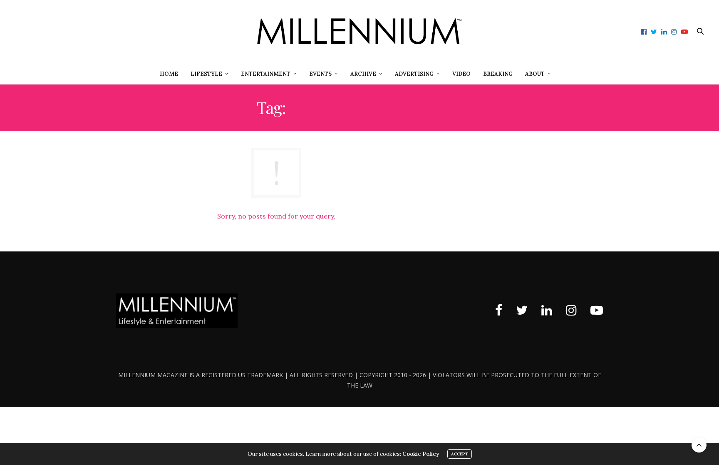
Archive (363, 73)
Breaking (498, 73)
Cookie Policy (420, 454)
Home (169, 73)
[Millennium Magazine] (359, 31)
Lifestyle (206, 73)
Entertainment (265, 73)
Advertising (414, 73)
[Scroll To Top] (699, 445)
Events (320, 73)
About (535, 73)
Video (461, 73)
